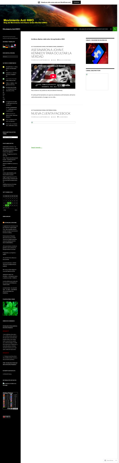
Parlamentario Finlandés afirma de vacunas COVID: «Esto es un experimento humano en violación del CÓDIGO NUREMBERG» (10, 239)
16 (8, 203)
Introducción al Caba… (11, 87)
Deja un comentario (65, 60)
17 (10, 203)
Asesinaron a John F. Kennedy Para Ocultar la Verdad (51, 53)
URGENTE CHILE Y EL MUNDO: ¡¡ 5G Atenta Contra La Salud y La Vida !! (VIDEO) (10, 276)
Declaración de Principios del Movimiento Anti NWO (93, 29)
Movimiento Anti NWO (11, 29)
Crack (54, 60)
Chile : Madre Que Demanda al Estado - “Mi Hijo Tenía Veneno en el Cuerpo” (10, 159)
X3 (110, 29)
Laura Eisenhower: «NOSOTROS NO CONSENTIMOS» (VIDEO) (9, 264)
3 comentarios (63, 117)
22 (6, 205)
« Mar (4, 210)
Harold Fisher (9, 67)
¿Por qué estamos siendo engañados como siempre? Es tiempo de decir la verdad (10, 247)
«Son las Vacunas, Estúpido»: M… (11, 74)
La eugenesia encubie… (12, 101)
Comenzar (76, 2)
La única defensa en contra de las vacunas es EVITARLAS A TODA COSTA (10, 283)
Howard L (8, 72)
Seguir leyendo (36, 147)
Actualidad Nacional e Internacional (44, 46)
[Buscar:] (10, 56)
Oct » (16, 210)
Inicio (75, 29)
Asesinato (60, 46)
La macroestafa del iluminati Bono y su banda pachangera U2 (10, 169)
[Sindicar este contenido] (3, 222)
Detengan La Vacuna (10, 222)
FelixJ (7, 83)
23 (8, 205)
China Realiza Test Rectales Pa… (11, 68)
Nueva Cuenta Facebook (50, 113)
